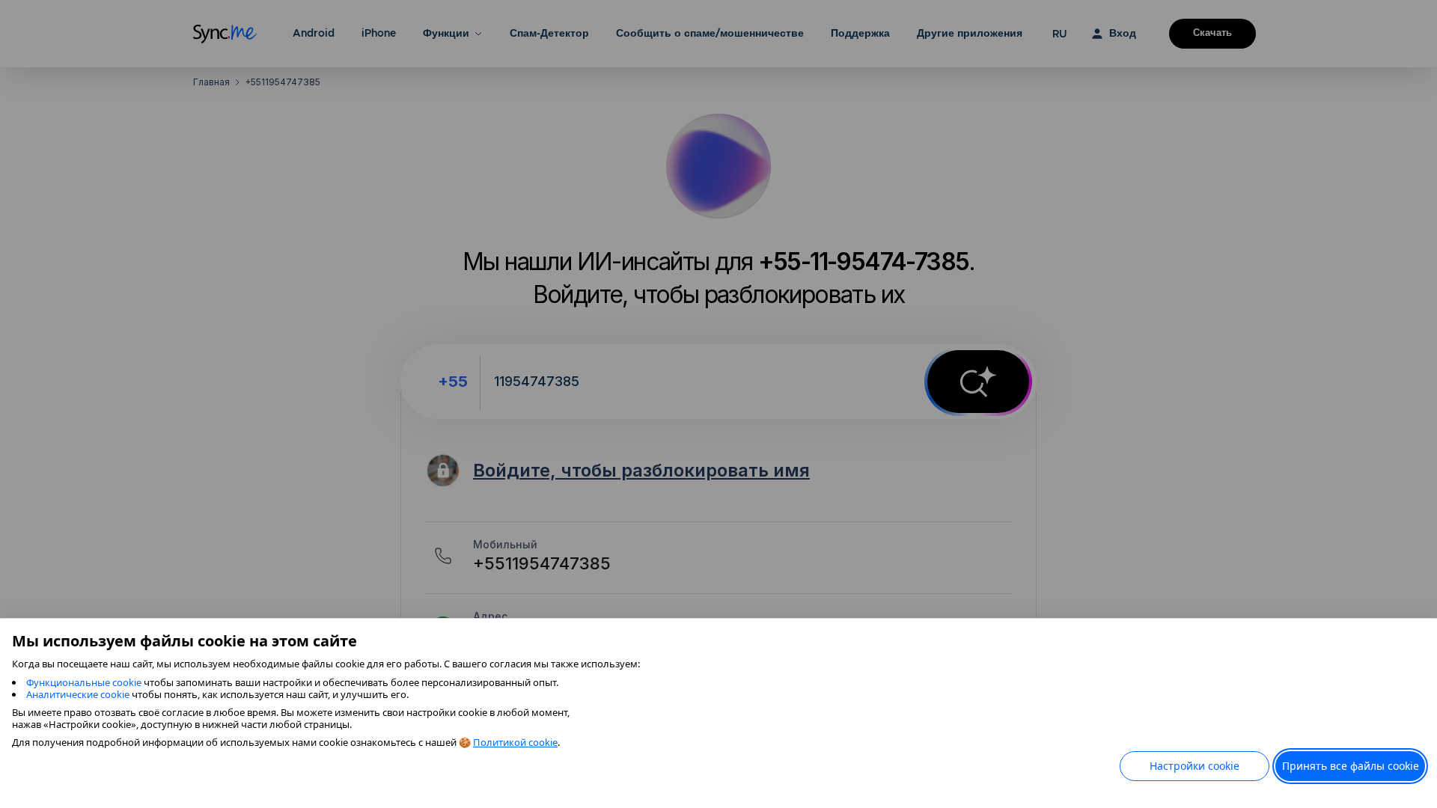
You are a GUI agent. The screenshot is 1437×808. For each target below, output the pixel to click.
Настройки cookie (1194, 766)
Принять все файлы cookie (1350, 766)
